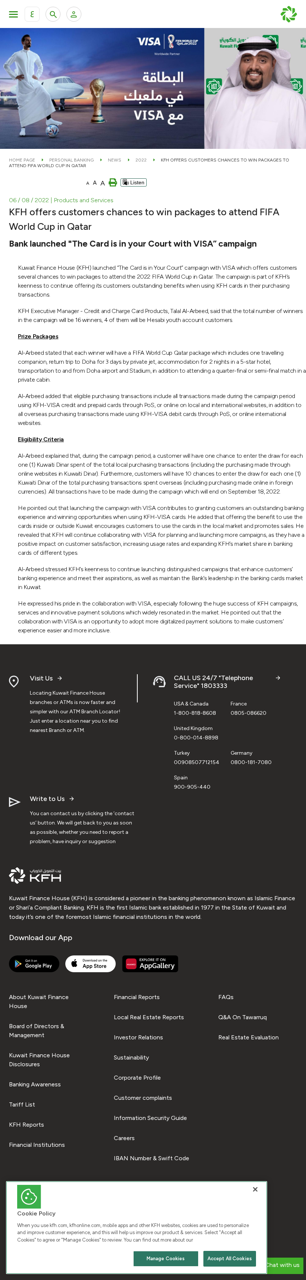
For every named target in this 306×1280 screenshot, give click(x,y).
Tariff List (22, 1104)
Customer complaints (143, 1097)
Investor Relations (138, 1037)
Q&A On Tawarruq (242, 1017)
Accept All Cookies (229, 1258)
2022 (141, 160)
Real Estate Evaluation (248, 1037)
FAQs (226, 997)
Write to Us (47, 799)
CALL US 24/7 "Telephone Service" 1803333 (213, 682)
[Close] (255, 1189)
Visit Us (41, 678)
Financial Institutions (37, 1144)
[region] (136, 1227)
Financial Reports (137, 997)
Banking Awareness (35, 1084)
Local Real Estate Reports (149, 1017)
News (114, 160)
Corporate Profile (137, 1077)
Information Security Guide (150, 1117)
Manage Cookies (166, 1258)
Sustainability (131, 1057)
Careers (124, 1138)
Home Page (22, 160)
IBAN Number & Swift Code (151, 1158)
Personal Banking (71, 160)
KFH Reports (26, 1124)
